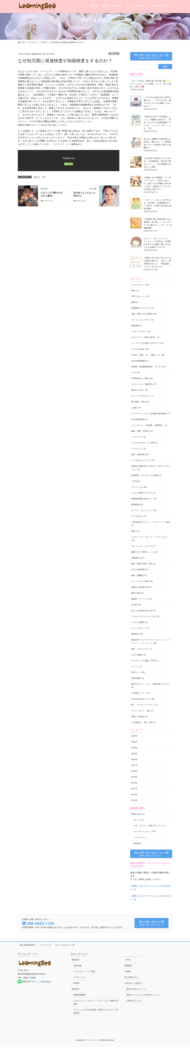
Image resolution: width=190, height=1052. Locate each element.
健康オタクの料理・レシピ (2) (144, 551)
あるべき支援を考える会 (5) (143, 610)
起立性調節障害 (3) (139, 419)
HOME (127, 971)
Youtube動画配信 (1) (140, 360)
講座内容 (75, 988)
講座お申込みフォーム (136, 988)
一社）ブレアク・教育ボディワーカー (149, 825)
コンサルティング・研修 (84, 971)
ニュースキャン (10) (140, 628)
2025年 (134, 741)
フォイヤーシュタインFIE (144, 831)
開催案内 (128, 965)
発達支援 (77, 965)
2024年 (134, 747)
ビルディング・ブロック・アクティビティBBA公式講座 (96, 1002)
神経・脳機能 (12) (139, 575)
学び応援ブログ (131, 977)
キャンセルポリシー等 (65, 944)
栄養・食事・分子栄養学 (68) (144, 313)
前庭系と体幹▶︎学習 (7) (141, 587)
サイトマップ (45, 944)
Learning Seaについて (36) (143, 698)
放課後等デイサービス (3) (142, 308)
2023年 (134, 753)
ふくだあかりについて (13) (143, 460)
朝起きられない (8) (139, 389)
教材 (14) (135, 290)
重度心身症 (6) (137, 592)
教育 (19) (135, 531)
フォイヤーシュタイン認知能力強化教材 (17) (150, 413)
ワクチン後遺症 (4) (139, 622)
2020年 (134, 771)
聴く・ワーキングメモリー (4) (144, 704)
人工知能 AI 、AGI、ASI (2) (143, 722)
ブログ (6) (135, 372)
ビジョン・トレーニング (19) (144, 510)
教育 (44, 177)
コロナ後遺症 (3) (138, 654)
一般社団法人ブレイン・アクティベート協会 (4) (150, 523)
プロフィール (79, 977)
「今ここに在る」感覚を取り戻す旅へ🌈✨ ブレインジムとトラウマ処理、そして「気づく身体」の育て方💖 (150, 83)
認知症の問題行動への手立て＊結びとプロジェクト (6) (150, 468)
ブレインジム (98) (139, 486)
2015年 (134, 800)
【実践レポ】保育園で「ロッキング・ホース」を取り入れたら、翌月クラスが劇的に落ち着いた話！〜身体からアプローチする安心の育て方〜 (157, 183)
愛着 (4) (134, 302)
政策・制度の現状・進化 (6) (143, 563)
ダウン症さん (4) (138, 516)
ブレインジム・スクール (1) (143, 546)
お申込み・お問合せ (133, 983)
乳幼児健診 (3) (137, 678)
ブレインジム (139, 819)
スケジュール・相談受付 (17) (144, 384)
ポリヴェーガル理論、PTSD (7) (145, 660)
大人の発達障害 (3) (139, 569)
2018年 (134, 782)
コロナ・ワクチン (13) (141, 331)
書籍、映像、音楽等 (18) (142, 431)
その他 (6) (135, 481)
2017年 (134, 788)
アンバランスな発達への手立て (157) (147, 343)
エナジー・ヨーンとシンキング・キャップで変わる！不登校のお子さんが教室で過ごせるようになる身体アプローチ (157, 242)
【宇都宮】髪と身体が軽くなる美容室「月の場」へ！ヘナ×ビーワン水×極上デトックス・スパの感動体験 (158, 223)
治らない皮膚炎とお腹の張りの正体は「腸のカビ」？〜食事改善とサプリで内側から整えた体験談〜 (157, 143)
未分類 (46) (136, 604)
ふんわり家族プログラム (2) (143, 492)
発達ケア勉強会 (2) (139, 716)
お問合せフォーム (134, 1000)
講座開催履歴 (79, 994)
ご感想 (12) (136, 407)
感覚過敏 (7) (136, 325)
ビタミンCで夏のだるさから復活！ (51, 194)
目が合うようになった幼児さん (84, 194)
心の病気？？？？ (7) (140, 693)
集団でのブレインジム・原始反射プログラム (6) (150, 685)
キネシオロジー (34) (140, 284)
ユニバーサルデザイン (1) (142, 395)
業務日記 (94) (137, 633)
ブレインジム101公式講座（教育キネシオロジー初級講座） (96, 1011)
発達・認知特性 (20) (140, 454)
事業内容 (75, 959)
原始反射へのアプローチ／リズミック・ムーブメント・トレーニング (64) (150, 641)
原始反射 (137, 843)
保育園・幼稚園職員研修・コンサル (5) (148, 366)
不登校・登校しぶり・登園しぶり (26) (148, 354)
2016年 (134, 794)
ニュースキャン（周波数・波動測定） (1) (149, 425)
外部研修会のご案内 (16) (142, 378)
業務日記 (114, 53)
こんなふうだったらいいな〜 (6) (145, 616)
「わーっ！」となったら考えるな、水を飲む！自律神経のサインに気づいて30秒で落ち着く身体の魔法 (157, 204)
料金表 (76, 983)
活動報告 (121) (137, 557)
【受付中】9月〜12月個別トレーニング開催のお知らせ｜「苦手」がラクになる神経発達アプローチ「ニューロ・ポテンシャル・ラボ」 (157, 122)
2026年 (134, 735)
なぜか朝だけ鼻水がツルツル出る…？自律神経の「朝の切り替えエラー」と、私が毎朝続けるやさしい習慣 (157, 162)
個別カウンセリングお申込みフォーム (143, 994)
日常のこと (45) (138, 672)
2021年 (134, 765)
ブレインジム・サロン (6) (142, 319)
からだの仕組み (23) (140, 349)
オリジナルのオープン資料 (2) (144, 442)
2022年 (134, 759)
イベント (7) (136, 666)
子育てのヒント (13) (140, 296)
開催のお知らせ (138, 813)
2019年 (134, 776)
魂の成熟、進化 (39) (140, 401)
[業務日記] (28, 195)
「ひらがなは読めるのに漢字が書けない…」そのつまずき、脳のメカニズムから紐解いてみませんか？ (157, 101)
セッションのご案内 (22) (142, 581)
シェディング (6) (138, 448)
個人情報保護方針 (27, 944)
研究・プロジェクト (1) (141, 648)
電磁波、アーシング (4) (141, 598)
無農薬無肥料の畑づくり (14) (144, 498)
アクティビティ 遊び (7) (142, 710)
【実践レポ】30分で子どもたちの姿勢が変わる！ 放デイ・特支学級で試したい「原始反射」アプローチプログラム (157, 262)
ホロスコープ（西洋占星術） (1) (145, 337)
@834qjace (46, 981)
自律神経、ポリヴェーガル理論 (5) (146, 475)
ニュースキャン (140, 837)
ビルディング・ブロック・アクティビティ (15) (149, 539)
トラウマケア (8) (138, 436)
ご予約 (127, 959)
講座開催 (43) (137, 504)
